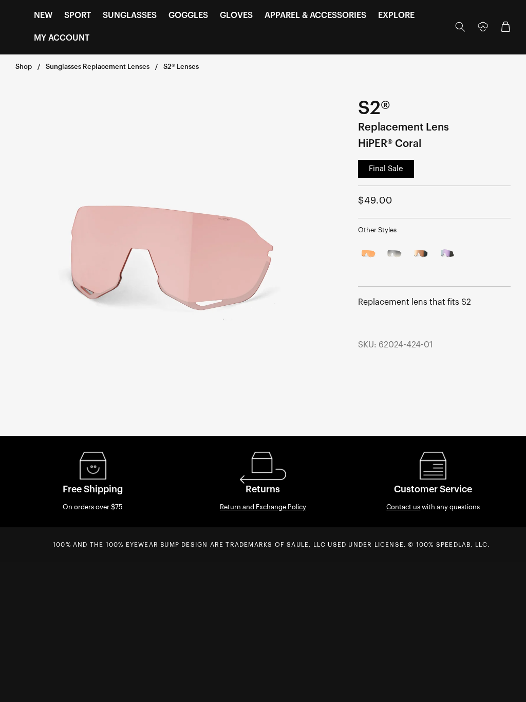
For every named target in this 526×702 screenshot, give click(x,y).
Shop (23, 66)
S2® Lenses (181, 66)
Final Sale (386, 169)
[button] (43, 15)
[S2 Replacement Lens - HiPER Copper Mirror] (421, 254)
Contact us (403, 507)
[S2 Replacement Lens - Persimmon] (369, 254)
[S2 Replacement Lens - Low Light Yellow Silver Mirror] (395, 254)
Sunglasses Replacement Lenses (97, 66)
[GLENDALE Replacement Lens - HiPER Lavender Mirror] (447, 254)
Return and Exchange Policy (263, 507)
